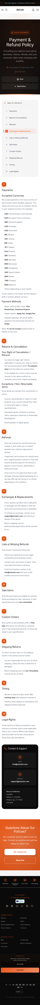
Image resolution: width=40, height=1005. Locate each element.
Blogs (2, 940)
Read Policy (21, 86)
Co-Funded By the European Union (20, 897)
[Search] (7, 9)
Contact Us (21, 852)
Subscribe (20, 970)
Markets (3, 921)
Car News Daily (24, 940)
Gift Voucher (4, 946)
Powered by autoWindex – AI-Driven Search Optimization (23, 997)
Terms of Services (5, 928)
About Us (3, 918)
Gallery (22, 921)
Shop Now (20, 860)
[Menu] (2, 9)
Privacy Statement (25, 924)
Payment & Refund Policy (7, 924)
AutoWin (10, 997)
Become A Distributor (26, 943)
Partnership (23, 918)
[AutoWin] (20, 9)
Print (21, 79)
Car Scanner (4, 943)
